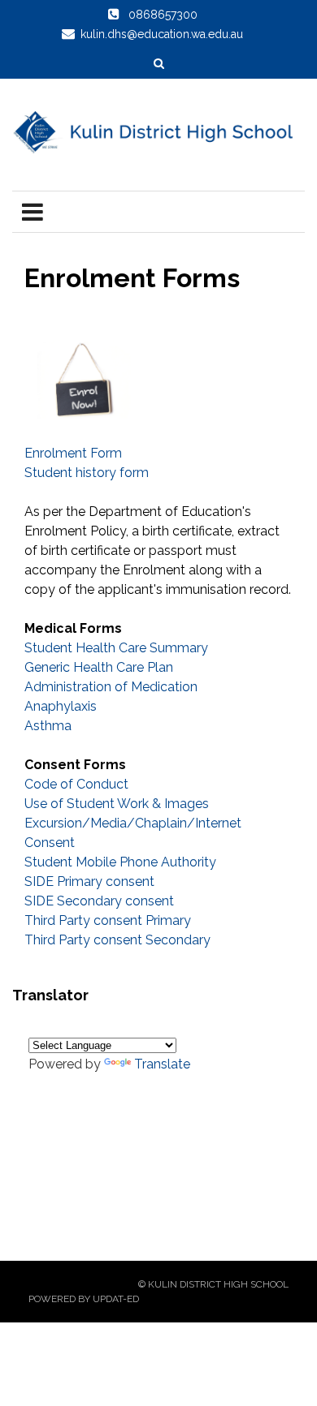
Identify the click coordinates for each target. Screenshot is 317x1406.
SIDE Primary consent (89, 881)
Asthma (48, 725)
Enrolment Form (73, 453)
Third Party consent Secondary (117, 940)
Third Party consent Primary (107, 920)
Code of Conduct (76, 784)
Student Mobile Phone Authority (120, 862)
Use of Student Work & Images (116, 803)
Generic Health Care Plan (98, 667)
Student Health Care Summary (116, 648)
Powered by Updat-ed (83, 1299)
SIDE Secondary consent (99, 901)
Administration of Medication (111, 686)
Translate (162, 1064)
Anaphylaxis (60, 706)
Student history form (86, 472)
